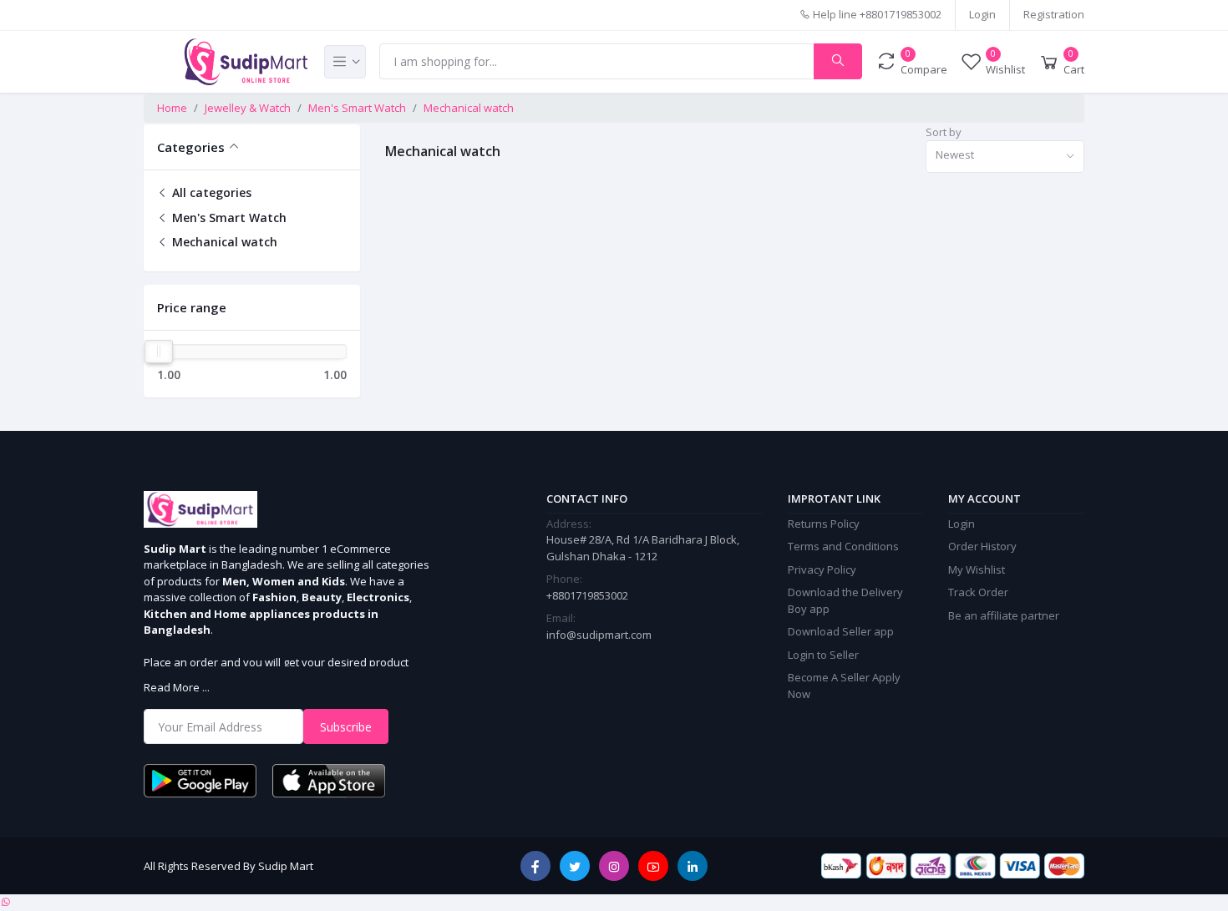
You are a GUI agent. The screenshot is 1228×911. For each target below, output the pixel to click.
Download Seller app (841, 631)
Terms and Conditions (843, 546)
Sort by (944, 131)
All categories (210, 192)
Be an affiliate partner (1003, 615)
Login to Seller (823, 654)
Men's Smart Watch (357, 107)
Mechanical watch (469, 107)
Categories (191, 147)
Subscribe (346, 727)
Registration (1053, 14)
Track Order (978, 592)
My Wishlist (976, 569)
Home (172, 107)
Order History (982, 546)
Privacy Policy (822, 569)
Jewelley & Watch (248, 107)
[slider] (158, 351)
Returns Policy (824, 523)
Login (982, 14)
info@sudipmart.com (599, 634)
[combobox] (1005, 156)
